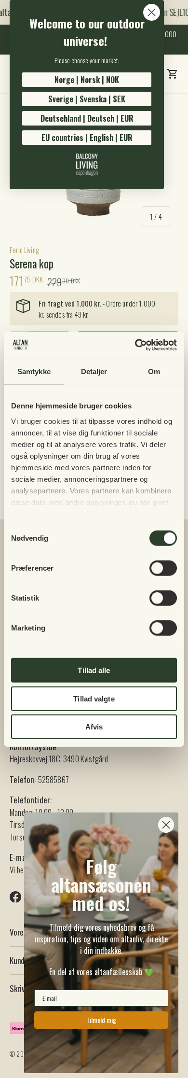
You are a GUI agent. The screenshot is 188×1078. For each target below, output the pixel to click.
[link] (87, 165)
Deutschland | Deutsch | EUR (87, 118)
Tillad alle (94, 670)
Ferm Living (25, 249)
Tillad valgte (93, 698)
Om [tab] (154, 371)
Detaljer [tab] (94, 371)
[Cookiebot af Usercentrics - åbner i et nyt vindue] (135, 344)
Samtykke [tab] (34, 371)
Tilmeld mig (101, 1020)
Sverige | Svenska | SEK (86, 99)
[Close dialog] (151, 12)
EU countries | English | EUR (87, 137)
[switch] (163, 568)
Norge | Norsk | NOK (86, 79)
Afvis (94, 727)
